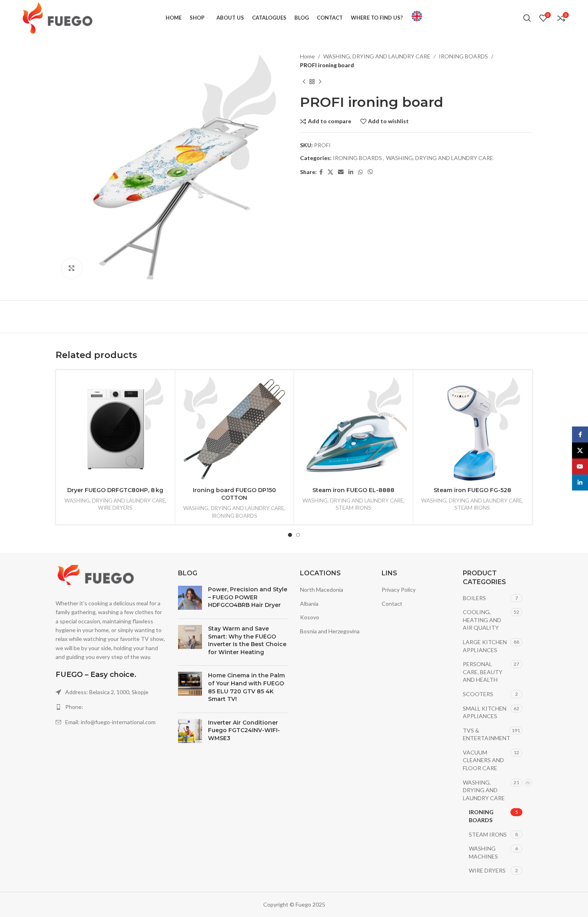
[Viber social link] (370, 172)
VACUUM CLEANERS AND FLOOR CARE (483, 760)
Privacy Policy (399, 589)
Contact (392, 603)
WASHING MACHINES (483, 852)
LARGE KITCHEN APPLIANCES (485, 646)
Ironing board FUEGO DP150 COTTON (234, 494)
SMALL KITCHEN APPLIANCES (484, 712)
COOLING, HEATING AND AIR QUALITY (482, 620)
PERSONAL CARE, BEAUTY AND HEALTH (482, 672)
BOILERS (474, 598)
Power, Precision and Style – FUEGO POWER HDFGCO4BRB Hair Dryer (247, 597)
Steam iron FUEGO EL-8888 (353, 490)
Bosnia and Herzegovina (330, 631)
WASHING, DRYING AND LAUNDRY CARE (376, 56)
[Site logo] (57, 17)
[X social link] (330, 172)
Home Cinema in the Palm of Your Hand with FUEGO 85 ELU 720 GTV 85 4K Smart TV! (246, 687)
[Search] (527, 18)
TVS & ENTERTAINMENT (486, 734)
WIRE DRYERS (115, 508)
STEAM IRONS (353, 508)
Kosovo (309, 617)
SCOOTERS (478, 694)
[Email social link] (341, 172)
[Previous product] (304, 82)
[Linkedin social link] (351, 172)
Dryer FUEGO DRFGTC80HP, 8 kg (115, 490)
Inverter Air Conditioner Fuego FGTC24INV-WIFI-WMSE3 (244, 730)
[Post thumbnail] (190, 599)
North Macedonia (321, 589)
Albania (309, 603)
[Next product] (320, 82)
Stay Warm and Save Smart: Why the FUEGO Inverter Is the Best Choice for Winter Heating (247, 640)
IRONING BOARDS (463, 56)
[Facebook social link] (321, 172)
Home (307, 56)
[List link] (111, 707)
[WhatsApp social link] (360, 172)
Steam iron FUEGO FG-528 (472, 490)
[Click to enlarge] (72, 268)
